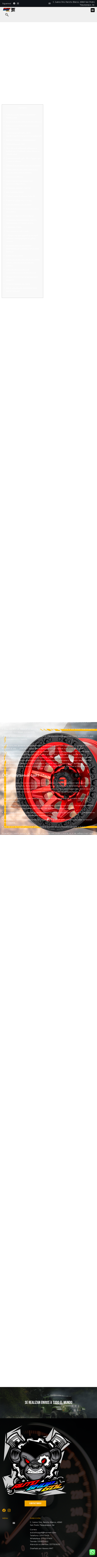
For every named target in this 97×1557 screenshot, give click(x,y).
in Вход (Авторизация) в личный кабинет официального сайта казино (22, 238)
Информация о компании (19, 204)
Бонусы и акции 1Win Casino (20, 216)
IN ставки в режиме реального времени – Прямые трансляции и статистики (23, 151)
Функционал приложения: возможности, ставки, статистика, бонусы (22, 248)
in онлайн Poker (14, 227)
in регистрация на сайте (18, 284)
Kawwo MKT (47, 1548)
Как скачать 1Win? (15, 192)
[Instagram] (18, 3)
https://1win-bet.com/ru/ (79, 434)
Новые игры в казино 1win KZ (20, 196)
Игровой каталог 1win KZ (18, 188)
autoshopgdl (10, 53)
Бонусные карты (14, 176)
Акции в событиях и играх (19, 200)
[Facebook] (14, 3)
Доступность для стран (17, 231)
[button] (93, 10)
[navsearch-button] (7, 15)
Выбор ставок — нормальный (20, 140)
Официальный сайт (15, 144)
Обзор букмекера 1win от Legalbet (23, 165)
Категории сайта (14, 255)
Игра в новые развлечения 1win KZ (23, 121)
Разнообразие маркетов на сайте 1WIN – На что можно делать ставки (23, 262)
